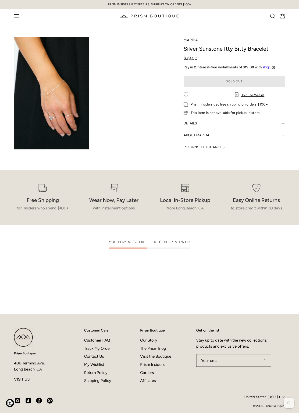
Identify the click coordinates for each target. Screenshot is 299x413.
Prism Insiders (202, 104)
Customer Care (96, 330)
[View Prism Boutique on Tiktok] (28, 400)
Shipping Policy (97, 380)
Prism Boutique (25, 353)
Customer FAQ (97, 340)
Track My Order (97, 348)
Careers (147, 372)
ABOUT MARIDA (196, 135)
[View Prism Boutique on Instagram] (17, 400)
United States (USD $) (262, 397)
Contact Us (94, 356)
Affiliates (148, 380)
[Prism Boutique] (149, 16)
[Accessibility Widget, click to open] (10, 403)
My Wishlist (94, 364)
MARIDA (191, 40)
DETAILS (190, 123)
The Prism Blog (153, 348)
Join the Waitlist (252, 95)
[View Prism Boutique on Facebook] (39, 400)
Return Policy (95, 372)
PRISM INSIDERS (119, 4)
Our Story (148, 340)
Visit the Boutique (155, 356)
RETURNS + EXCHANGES (204, 147)
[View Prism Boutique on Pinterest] (49, 400)
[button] (273, 16)
